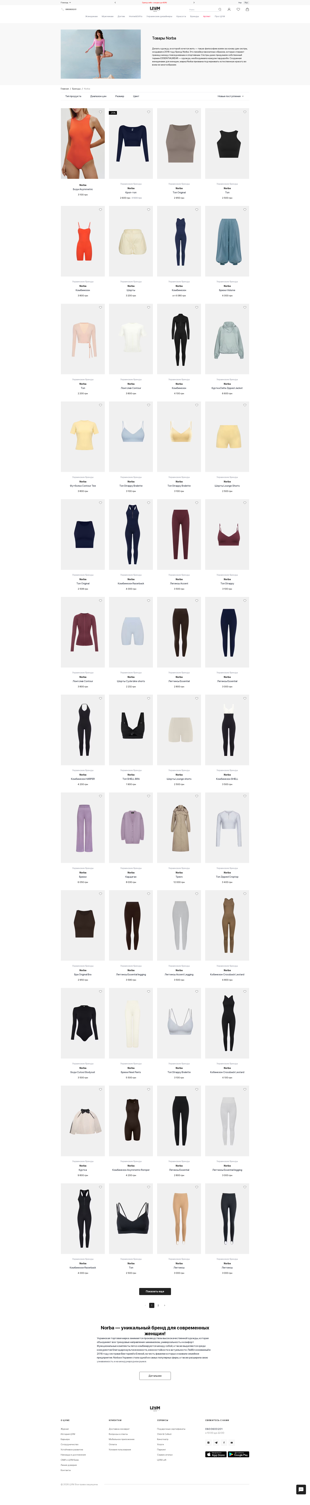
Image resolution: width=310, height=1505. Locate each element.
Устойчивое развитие (72, 1449)
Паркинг (161, 1449)
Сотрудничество (69, 1444)
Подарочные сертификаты (171, 1429)
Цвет (136, 96)
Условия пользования (120, 1449)
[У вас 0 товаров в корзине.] (247, 9)
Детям (121, 16)
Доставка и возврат (119, 1429)
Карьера (65, 1439)
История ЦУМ (68, 1434)
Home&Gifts (135, 16)
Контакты (66, 1470)
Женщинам (91, 16)
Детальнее (155, 1375)
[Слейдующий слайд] (194, 3)
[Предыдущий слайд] (115, 3)
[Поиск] (220, 9)
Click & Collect (164, 1434)
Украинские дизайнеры (159, 16)
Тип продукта (73, 96)
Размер (119, 96)
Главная (65, 88)
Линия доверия (69, 1465)
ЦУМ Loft (161, 1460)
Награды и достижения (73, 1454)
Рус (246, 2)
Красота (181, 16)
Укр (240, 2)
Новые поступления (229, 96)
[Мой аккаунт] (229, 9)
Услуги (160, 1444)
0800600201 (70, 9)
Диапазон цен (98, 96)
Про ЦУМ (220, 16)
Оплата (113, 1444)
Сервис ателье (165, 1454)
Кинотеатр (162, 1439)
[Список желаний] (238, 9)
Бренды (194, 16)
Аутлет (207, 16)
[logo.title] (155, 1408)
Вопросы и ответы (118, 1434)
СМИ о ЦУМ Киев (70, 1460)
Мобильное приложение (121, 1439)
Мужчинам (107, 16)
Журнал (65, 1429)
